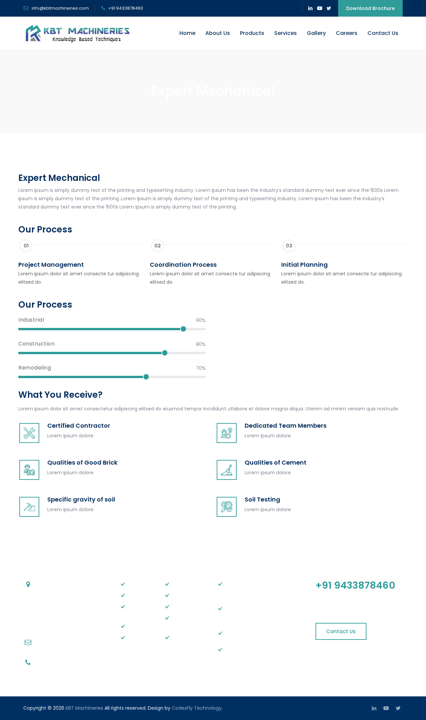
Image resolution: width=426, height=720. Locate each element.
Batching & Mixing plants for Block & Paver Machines (264, 612)
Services (285, 33)
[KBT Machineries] (79, 33)
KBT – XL (181, 606)
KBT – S (180, 583)
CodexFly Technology (197, 708)
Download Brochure (370, 8)
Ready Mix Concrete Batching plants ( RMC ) (259, 587)
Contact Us (382, 33)
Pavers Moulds (241, 649)
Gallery (316, 33)
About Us (217, 33)
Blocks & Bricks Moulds (250, 633)
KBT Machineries (84, 708)
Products (252, 33)
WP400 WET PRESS (186, 621)
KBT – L (180, 595)
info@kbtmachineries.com (60, 8)
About (134, 595)
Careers (346, 33)
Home (187, 33)
